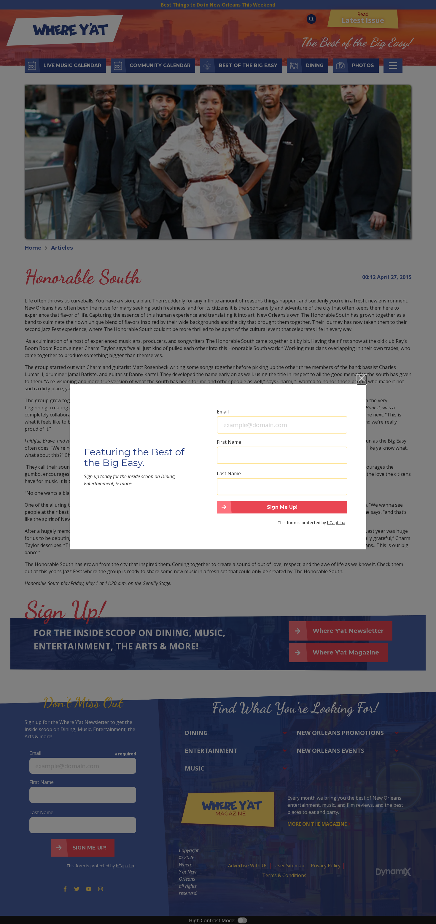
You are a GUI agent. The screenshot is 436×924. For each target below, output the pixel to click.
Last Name (229, 473)
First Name (229, 441)
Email (223, 411)
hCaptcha (336, 522)
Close (361, 379)
